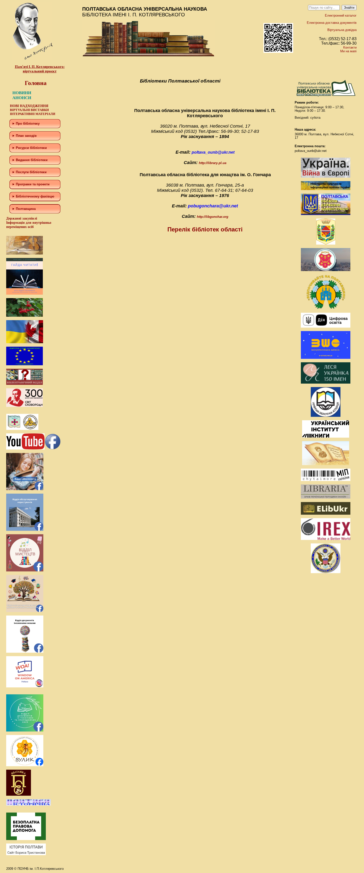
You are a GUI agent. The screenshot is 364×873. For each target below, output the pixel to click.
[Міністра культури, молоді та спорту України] (325, 189)
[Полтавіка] (18, 794)
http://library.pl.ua (212, 163)
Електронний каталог (341, 15)
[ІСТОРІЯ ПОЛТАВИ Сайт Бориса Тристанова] (26, 854)
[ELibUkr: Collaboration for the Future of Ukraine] (325, 513)
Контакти (350, 47)
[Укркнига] (325, 436)
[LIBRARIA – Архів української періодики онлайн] (325, 497)
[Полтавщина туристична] (325, 308)
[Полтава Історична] (28, 804)
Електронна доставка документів (332, 23)
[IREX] (325, 539)
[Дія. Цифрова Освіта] (325, 326)
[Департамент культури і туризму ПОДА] (325, 243)
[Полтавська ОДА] (325, 214)
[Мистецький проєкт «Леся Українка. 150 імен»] (325, 382)
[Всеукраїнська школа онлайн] (325, 358)
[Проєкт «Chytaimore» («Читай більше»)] (325, 480)
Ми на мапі (348, 51)
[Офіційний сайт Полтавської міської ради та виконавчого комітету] (325, 270)
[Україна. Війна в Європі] (325, 176)
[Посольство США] (325, 572)
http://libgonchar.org (212, 217)
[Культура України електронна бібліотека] (325, 464)
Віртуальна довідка (342, 30)
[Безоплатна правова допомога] (26, 839)
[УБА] (325, 416)
